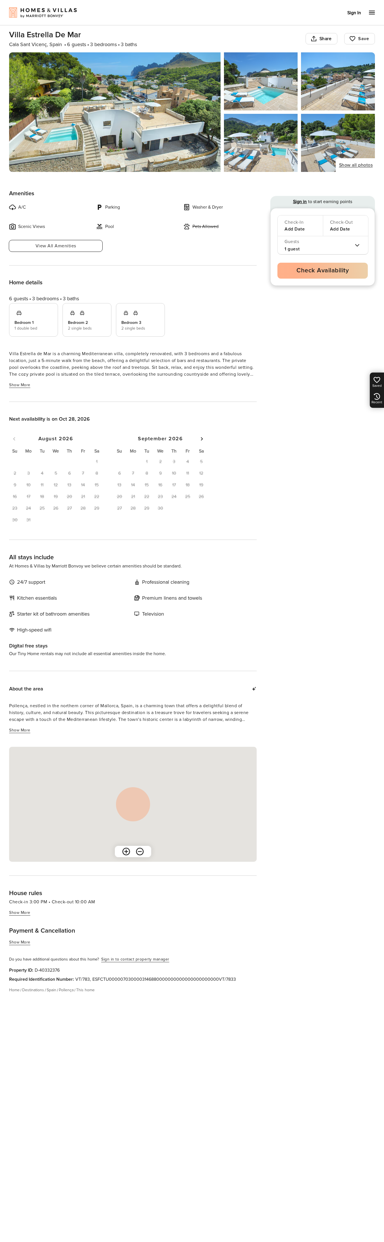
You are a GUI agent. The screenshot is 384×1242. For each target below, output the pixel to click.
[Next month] (202, 439)
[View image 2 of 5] (261, 81)
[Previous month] (14, 439)
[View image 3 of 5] (338, 81)
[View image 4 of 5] (261, 143)
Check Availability (322, 270)
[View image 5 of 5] (338, 143)
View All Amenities (56, 246)
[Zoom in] (126, 851)
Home (14, 990)
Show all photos (356, 165)
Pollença (66, 990)
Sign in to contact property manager (135, 959)
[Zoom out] (139, 851)
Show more (19, 385)
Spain (51, 990)
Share (325, 39)
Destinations (33, 990)
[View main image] (115, 112)
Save (363, 39)
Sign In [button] (354, 13)
